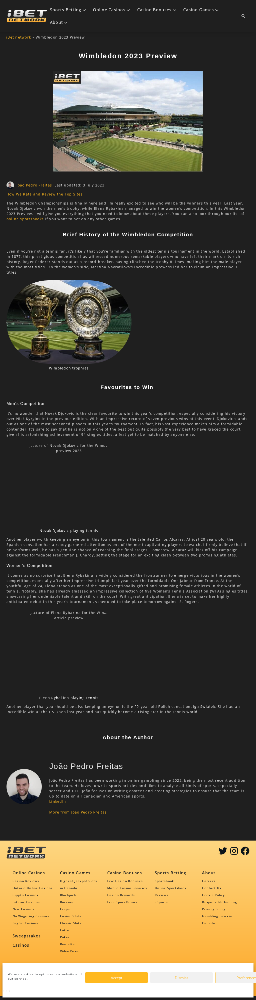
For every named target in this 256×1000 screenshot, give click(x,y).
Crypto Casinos (25, 895)
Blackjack (68, 895)
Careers (209, 881)
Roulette (67, 944)
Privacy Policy (213, 909)
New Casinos (23, 909)
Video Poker (70, 951)
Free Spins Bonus (122, 902)
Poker (65, 937)
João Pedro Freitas (34, 185)
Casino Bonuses (154, 10)
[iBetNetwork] (26, 16)
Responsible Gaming (219, 902)
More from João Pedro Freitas (78, 812)
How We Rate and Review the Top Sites (44, 194)
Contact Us (211, 888)
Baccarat (67, 902)
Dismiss (181, 977)
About (56, 22)
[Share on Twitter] (222, 852)
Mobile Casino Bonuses (127, 888)
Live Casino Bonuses (125, 881)
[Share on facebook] (245, 852)
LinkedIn (57, 801)
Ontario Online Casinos (32, 888)
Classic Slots (71, 923)
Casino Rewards (121, 895)
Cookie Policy (213, 895)
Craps (65, 909)
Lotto (64, 930)
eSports (161, 902)
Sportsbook (164, 881)
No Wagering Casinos (30, 916)
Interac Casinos (26, 902)
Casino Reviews (25, 881)
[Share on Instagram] (234, 852)
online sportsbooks (25, 219)
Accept (116, 977)
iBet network (18, 37)
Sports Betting (66, 10)
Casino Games (198, 10)
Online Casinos (109, 10)
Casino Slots (70, 916)
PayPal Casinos (25, 923)
